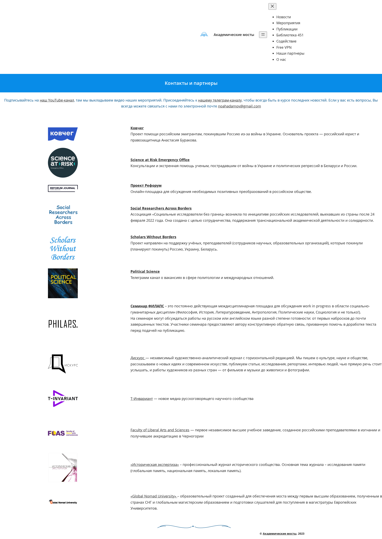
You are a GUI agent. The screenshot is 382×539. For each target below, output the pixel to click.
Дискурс (138, 357)
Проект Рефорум (146, 185)
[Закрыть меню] (272, 6)
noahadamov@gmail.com (239, 106)
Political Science (145, 271)
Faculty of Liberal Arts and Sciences (160, 430)
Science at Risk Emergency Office (160, 159)
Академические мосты (234, 34)
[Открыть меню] (263, 34)
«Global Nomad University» (154, 496)
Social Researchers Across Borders (161, 208)
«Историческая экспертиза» (155, 464)
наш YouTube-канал (57, 100)
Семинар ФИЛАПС (147, 306)
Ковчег (137, 128)
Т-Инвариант (142, 398)
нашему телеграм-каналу (220, 100)
